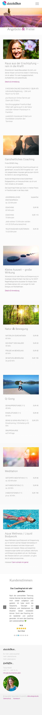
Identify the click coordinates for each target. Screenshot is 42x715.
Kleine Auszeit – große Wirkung (18, 271)
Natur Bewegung (16, 328)
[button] (14, 634)
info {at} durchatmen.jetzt (12, 672)
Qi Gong (10, 398)
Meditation (11, 471)
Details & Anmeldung (12, 291)
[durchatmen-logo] (16, 4)
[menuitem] (7, 697)
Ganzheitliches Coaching (19, 159)
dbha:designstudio (33, 695)
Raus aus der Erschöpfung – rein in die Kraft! (22, 65)
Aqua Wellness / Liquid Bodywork (18, 535)
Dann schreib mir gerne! (20, 562)
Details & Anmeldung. (12, 82)
